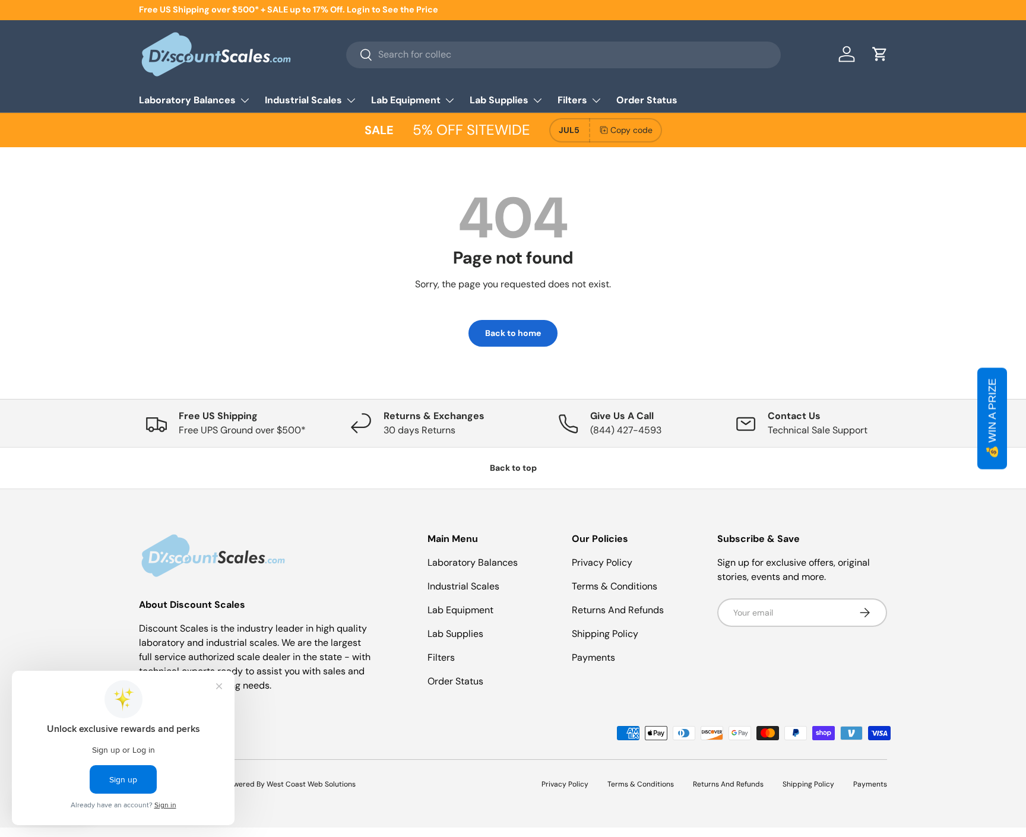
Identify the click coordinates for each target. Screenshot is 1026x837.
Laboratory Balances (187, 100)
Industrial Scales (303, 100)
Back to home (513, 333)
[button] (880, 54)
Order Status (646, 100)
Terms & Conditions (614, 586)
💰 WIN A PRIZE (992, 419)
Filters (572, 100)
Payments (593, 657)
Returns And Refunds (618, 610)
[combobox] (563, 54)
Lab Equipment (406, 100)
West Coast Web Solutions (311, 784)
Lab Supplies (499, 100)
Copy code (631, 130)
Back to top (513, 467)
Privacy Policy (602, 562)
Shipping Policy (605, 633)
